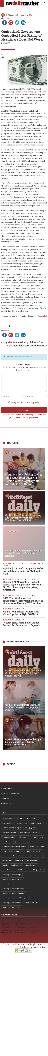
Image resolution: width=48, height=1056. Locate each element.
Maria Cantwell (8, 856)
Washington (34, 564)
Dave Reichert (25, 832)
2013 (34, 818)
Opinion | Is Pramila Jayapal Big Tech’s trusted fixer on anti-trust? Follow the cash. (23, 571)
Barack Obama (8, 823)
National (18, 342)
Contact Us (6, 803)
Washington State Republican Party (15, 898)
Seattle (5, 865)
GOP (16, 842)
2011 (20, 818)
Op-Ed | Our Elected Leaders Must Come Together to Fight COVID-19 (21, 613)
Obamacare (41, 345)
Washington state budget (12, 875)
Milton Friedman (23, 856)
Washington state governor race (15, 884)
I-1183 (32, 846)
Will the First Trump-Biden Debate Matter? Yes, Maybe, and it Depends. (21, 624)
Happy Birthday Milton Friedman (14, 846)
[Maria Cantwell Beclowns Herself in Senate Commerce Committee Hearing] (24, 543)
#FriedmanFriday (9, 818)
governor (24, 842)
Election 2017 (38, 837)
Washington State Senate (12, 903)
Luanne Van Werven (34, 851)
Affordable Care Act (23, 345)
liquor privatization (16, 851)
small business (16, 865)
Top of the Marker (34, 342)
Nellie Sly (15, 531)
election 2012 (24, 837)
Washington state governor (13, 879)
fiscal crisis (7, 842)
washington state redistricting (14, 893)
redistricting (7, 860)
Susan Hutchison (9, 870)
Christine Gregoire (9, 832)
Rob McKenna (32, 860)
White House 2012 (31, 903)
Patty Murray (37, 856)
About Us (5, 798)
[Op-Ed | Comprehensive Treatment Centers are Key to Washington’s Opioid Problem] (24, 663)
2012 (27, 818)
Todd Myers (22, 870)
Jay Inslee (40, 846)
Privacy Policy (7, 788)
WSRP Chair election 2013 (12, 907)
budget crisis (36, 823)
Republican (19, 860)
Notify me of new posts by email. (25, 402)
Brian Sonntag (22, 823)
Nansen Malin (13, 15)
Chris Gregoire (30, 828)
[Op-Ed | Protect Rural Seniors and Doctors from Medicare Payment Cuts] (24, 698)
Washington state (36, 870)
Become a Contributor (10, 793)
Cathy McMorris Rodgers (12, 828)
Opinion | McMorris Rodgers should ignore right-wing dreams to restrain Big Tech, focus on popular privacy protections (22, 586)
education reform (9, 837)
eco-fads (36, 832)
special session (31, 865)
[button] (6, 698)
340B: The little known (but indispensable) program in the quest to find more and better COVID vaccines (23, 601)
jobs (4, 851)
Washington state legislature (13, 889)
